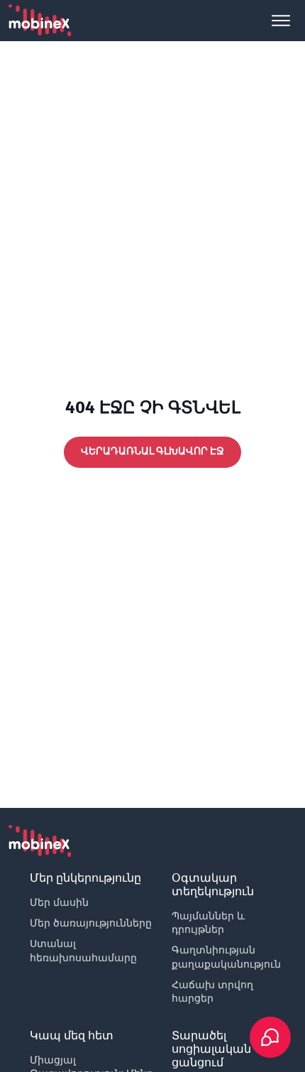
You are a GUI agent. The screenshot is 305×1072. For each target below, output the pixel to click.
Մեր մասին (59, 902)
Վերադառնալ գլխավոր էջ (152, 451)
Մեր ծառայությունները (91, 923)
